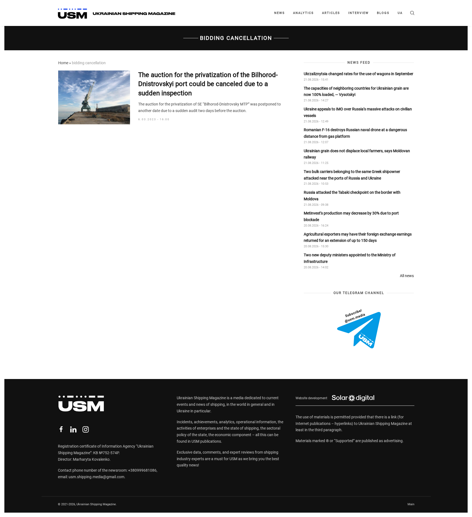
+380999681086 (142, 470)
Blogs (383, 13)
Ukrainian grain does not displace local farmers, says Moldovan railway (357, 154)
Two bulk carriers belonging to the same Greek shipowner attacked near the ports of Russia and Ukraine (352, 174)
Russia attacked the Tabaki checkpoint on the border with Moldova (352, 195)
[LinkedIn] (73, 429)
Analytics (303, 13)
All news (407, 276)
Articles (331, 13)
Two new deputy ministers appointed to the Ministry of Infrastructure (350, 258)
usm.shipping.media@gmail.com (96, 477)
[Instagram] (85, 429)
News (279, 13)
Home (63, 63)
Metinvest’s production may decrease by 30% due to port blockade (351, 216)
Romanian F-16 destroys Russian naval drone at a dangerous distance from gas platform (355, 133)
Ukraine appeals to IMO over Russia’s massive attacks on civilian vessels (358, 112)
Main (411, 504)
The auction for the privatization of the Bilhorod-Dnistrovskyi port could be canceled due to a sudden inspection (208, 84)
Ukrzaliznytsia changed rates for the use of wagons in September (358, 74)
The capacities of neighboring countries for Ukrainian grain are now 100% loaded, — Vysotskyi (356, 91)
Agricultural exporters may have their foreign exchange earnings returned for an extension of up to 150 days (358, 237)
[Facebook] (61, 429)
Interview (358, 13)
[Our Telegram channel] (359, 328)
